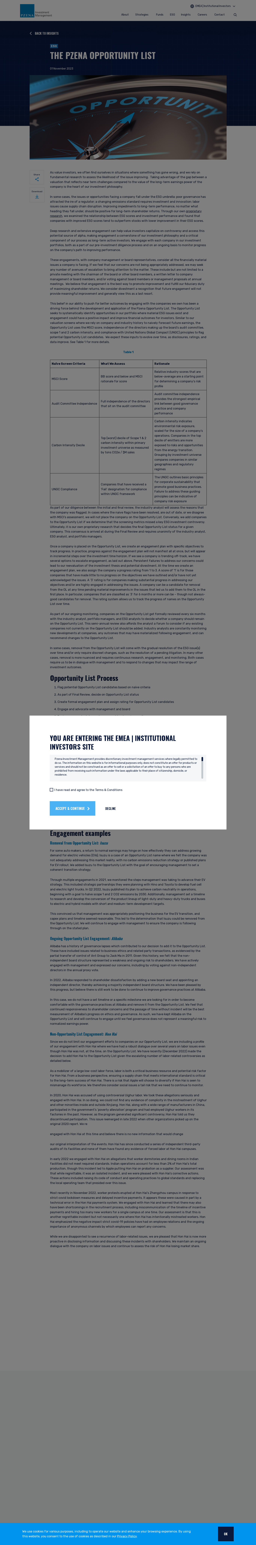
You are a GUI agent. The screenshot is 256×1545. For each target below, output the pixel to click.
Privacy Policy (127, 1536)
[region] (129, 768)
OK (226, 1534)
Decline (110, 808)
